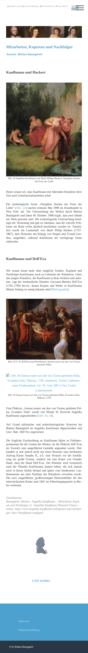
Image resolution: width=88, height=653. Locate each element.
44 (50, 415)
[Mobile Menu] (80, 8)
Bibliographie (60, 289)
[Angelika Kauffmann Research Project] (44, 8)
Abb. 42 (21, 207)
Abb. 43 (42, 415)
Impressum (23, 621)
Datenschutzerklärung (28, 630)
